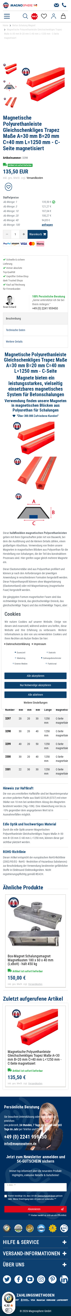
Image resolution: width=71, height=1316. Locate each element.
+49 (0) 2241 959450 (45, 308)
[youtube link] (30, 1279)
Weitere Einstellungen (36, 702)
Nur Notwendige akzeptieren (35, 685)
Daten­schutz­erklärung (18, 643)
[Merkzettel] (44, 16)
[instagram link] (41, 1279)
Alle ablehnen (35, 694)
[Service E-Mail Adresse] (56, 5)
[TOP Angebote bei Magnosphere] (34, 16)
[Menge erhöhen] (24, 234)
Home (5, 25)
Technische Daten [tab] (15, 330)
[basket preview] (63, 16)
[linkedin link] (64, 1279)
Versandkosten (35, 177)
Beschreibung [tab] (13, 318)
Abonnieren (34, 1209)
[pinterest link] (53, 1279)
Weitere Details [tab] (14, 341)
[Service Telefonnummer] (64, 5)
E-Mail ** (11, 1185)
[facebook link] (18, 1279)
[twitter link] (7, 1279)
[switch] (8, 1310)
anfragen (47, 224)
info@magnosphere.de (20, 1144)
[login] (53, 16)
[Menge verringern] (7, 234)
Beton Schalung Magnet (24, 25)
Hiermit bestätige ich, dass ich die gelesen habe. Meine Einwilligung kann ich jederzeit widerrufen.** (35, 1198)
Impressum (40, 643)
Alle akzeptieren (35, 675)
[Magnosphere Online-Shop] (20, 5)
